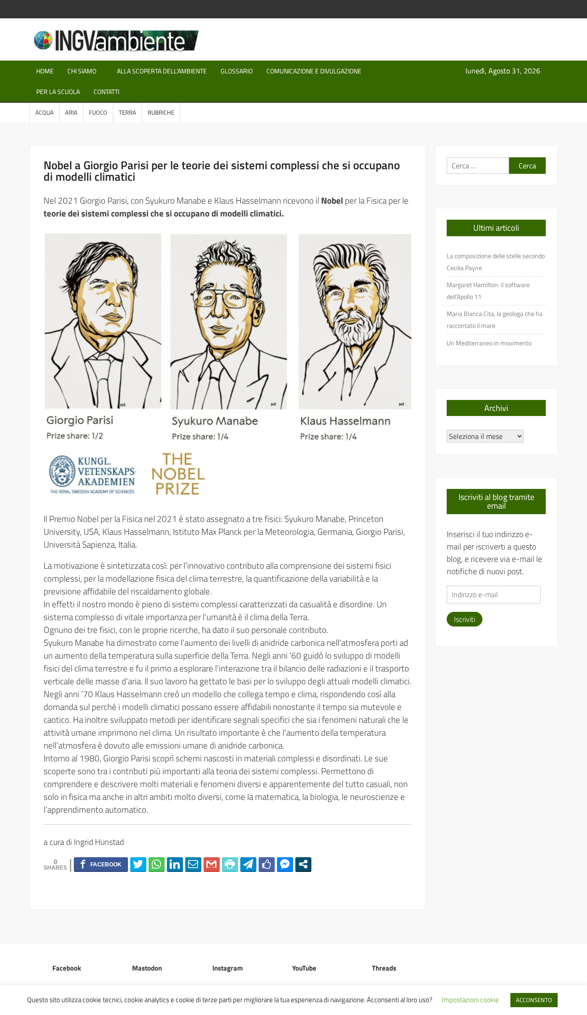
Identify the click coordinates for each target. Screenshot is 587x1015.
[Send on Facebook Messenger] (285, 864)
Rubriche (161, 112)
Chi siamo (81, 71)
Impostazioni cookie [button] (470, 999)
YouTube (304, 968)
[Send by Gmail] (212, 864)
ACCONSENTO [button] (534, 999)
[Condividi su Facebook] (101, 864)
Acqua (44, 112)
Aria (71, 112)
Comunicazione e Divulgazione (313, 71)
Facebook (66, 968)
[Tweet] (138, 864)
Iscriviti (464, 619)
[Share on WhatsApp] (157, 864)
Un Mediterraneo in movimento (489, 343)
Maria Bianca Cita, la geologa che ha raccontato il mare (495, 319)
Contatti (106, 91)
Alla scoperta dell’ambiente (162, 71)
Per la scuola (58, 91)
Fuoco (98, 112)
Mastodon (147, 968)
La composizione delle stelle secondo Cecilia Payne (496, 261)
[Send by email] (193, 864)
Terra (127, 112)
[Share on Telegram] (248, 864)
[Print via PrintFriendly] (230, 864)
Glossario (237, 71)
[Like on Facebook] (267, 864)
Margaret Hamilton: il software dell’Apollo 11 (488, 290)
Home (45, 71)
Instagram (227, 968)
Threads (384, 968)
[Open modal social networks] (303, 864)
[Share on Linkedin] (175, 864)
